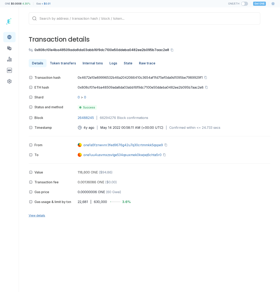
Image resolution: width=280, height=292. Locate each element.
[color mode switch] (273, 4)
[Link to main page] (9, 21)
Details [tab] (37, 63)
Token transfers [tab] (63, 63)
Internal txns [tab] (93, 63)
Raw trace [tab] (147, 63)
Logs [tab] (113, 63)
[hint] (31, 77)
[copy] (173, 50)
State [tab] (128, 63)
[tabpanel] (149, 146)
